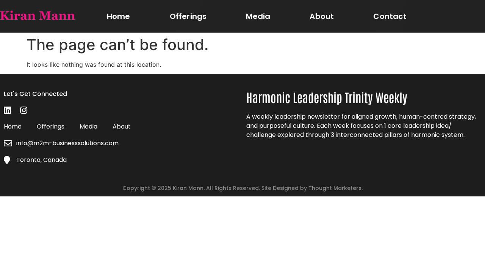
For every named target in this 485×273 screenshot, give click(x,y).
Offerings (188, 16)
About (322, 16)
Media (258, 16)
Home (118, 16)
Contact (389, 16)
